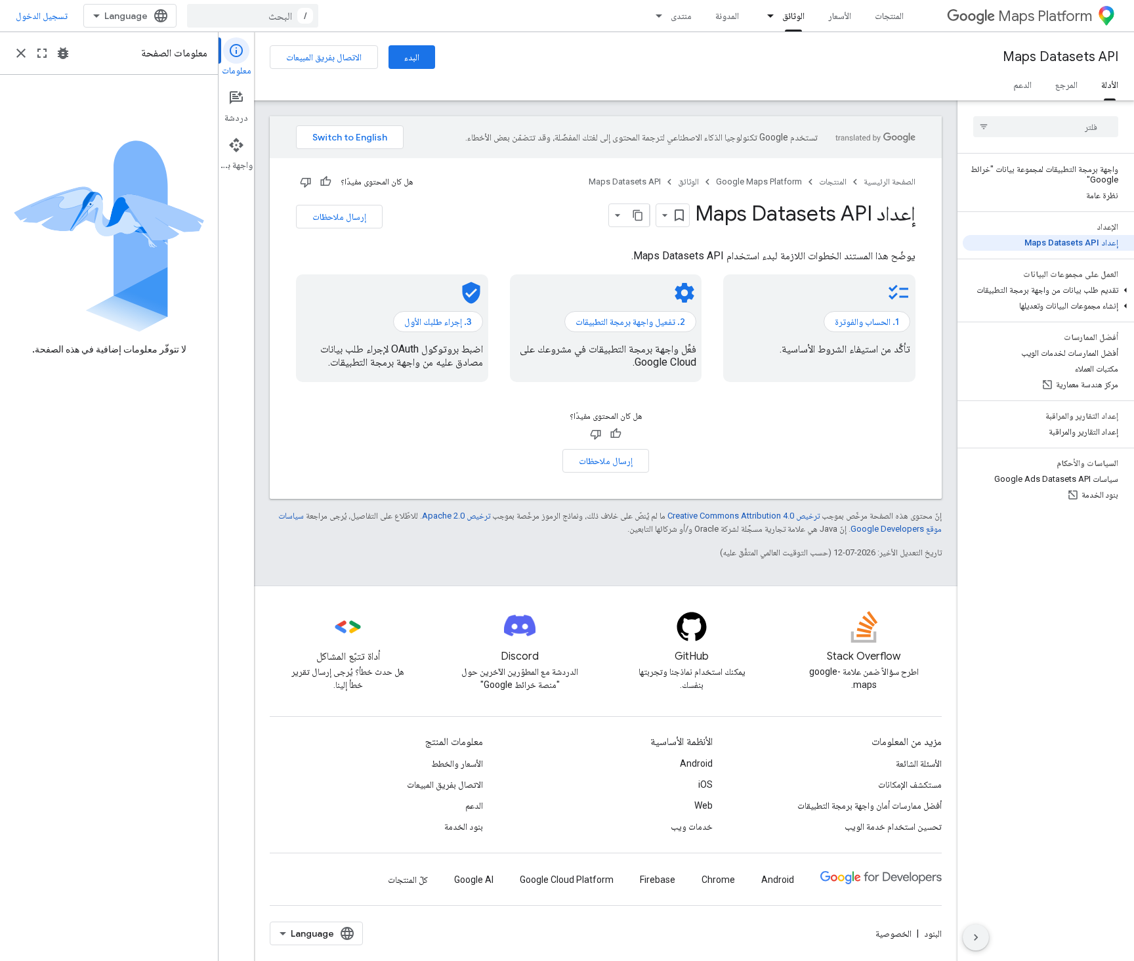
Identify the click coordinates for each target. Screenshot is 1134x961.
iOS (705, 784)
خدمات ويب (692, 826)
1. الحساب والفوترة (867, 322)
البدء (411, 57)
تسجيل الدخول (42, 16)
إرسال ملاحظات (339, 217)
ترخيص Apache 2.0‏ (456, 516)
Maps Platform (1045, 16)
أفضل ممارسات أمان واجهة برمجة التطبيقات (869, 805)
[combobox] (252, 16)
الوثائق (793, 16)
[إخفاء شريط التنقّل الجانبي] (976, 937)
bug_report (63, 53)
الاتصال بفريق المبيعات (324, 57)
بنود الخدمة (463, 826)
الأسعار (839, 16)
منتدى (681, 16)
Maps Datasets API (1060, 57)
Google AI (474, 879)
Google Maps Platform (759, 181)
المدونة (727, 16)
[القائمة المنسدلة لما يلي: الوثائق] (766, 16)
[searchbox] (1045, 126)
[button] (1048, 290)
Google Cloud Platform (567, 879)
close (21, 53)
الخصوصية (893, 933)
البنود (933, 933)
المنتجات (889, 16)
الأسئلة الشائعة (919, 763)
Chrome (718, 879)
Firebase (657, 879)
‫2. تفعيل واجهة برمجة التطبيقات (630, 322)
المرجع (1066, 85)
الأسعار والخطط (457, 763)
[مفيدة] (325, 182)
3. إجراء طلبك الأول (438, 322)
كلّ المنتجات (408, 879)
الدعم (1022, 85)
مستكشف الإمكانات (910, 784)
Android (696, 763)
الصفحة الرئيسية (889, 181)
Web (703, 805)
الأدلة (1109, 85)
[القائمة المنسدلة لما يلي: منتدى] (655, 16)
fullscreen (42, 53)
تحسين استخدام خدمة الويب (893, 826)
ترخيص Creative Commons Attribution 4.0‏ (743, 516)
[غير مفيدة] (306, 182)
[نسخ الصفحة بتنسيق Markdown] (638, 215)
